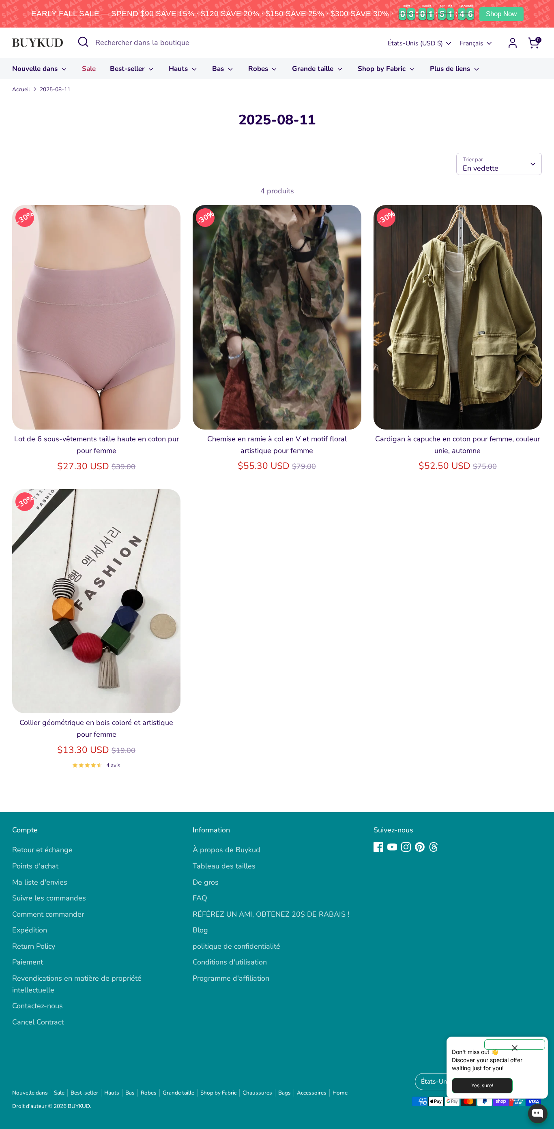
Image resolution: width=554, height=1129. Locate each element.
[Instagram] (406, 847)
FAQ (200, 898)
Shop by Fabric (383, 68)
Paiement (27, 962)
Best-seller (128, 68)
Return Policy (33, 946)
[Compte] (513, 43)
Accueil (21, 89)
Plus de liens (451, 68)
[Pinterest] (420, 847)
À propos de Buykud (226, 850)
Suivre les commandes (49, 898)
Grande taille (313, 68)
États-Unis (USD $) (415, 43)
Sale (89, 68)
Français (471, 43)
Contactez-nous (37, 1006)
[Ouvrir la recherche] (83, 42)
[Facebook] (378, 847)
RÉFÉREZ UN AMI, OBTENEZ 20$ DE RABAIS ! (271, 914)
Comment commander (48, 914)
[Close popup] (515, 1044)
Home (340, 1093)
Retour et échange (42, 850)
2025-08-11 (55, 89)
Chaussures (257, 1093)
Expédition (29, 930)
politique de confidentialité (236, 946)
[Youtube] (392, 847)
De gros (206, 882)
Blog (200, 930)
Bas (219, 68)
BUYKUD (79, 1106)
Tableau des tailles (224, 866)
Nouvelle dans (36, 68)
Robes (259, 68)
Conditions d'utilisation (230, 962)
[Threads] (433, 847)
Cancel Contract (38, 1022)
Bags (284, 1093)
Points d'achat (35, 866)
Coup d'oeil (96, 415)
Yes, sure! (482, 1085)
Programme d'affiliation (231, 978)
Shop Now (501, 14)
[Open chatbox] (538, 1113)
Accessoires (311, 1093)
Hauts (179, 68)
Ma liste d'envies (39, 882)
